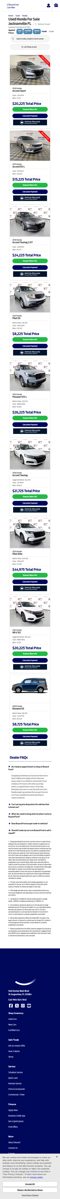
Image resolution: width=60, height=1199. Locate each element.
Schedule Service (15, 1072)
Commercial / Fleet (16, 1094)
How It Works (14, 1051)
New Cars (12, 1024)
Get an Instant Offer (16, 1046)
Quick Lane (13, 1078)
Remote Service (14, 1083)
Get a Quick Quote (15, 1121)
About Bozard (14, 1142)
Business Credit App (16, 1116)
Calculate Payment (30, 116)
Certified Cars (14, 1030)
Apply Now (13, 1110)
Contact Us (13, 1148)
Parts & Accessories (16, 1089)
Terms (10, 1057)
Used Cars (12, 1019)
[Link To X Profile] (17, 1005)
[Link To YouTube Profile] (29, 1005)
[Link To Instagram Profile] (23, 1005)
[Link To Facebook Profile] (11, 1005)
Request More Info (30, 109)
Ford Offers (13, 1127)
